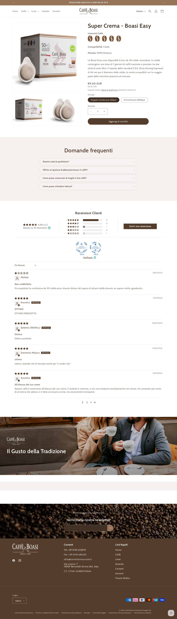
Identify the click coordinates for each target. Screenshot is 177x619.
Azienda (119, 564)
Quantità (91, 106)
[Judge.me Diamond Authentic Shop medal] (81, 247)
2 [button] (87, 402)
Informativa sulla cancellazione (120, 613)
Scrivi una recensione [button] (140, 226)
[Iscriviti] (110, 528)
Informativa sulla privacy (24, 613)
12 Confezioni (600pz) (134, 100)
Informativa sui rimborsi (142, 613)
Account (119, 573)
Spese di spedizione (109, 90)
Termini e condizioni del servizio (47, 613)
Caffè (118, 554)
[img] (21, 273)
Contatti (119, 568)
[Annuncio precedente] (13, 2)
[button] (24, 11)
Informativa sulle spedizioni (71, 613)
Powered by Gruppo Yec (142, 610)
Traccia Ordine (122, 578)
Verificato (88, 257)
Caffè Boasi (129, 610)
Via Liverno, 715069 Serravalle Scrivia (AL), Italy (81, 565)
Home (118, 550)
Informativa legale (99, 613)
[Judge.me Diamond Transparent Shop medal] (95, 247)
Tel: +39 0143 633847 (75, 550)
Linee (118, 559)
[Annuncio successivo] (164, 2)
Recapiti (87, 613)
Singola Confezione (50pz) (103, 100)
